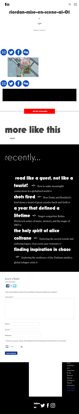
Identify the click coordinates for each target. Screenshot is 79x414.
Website (8, 335)
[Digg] (26, 52)
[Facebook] (18, 52)
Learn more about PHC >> (71, 390)
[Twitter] (11, 52)
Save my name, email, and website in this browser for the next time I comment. (36, 341)
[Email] (3, 52)
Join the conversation (39, 111)
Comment (9, 297)
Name (7, 324)
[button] (8, 287)
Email (7, 330)
